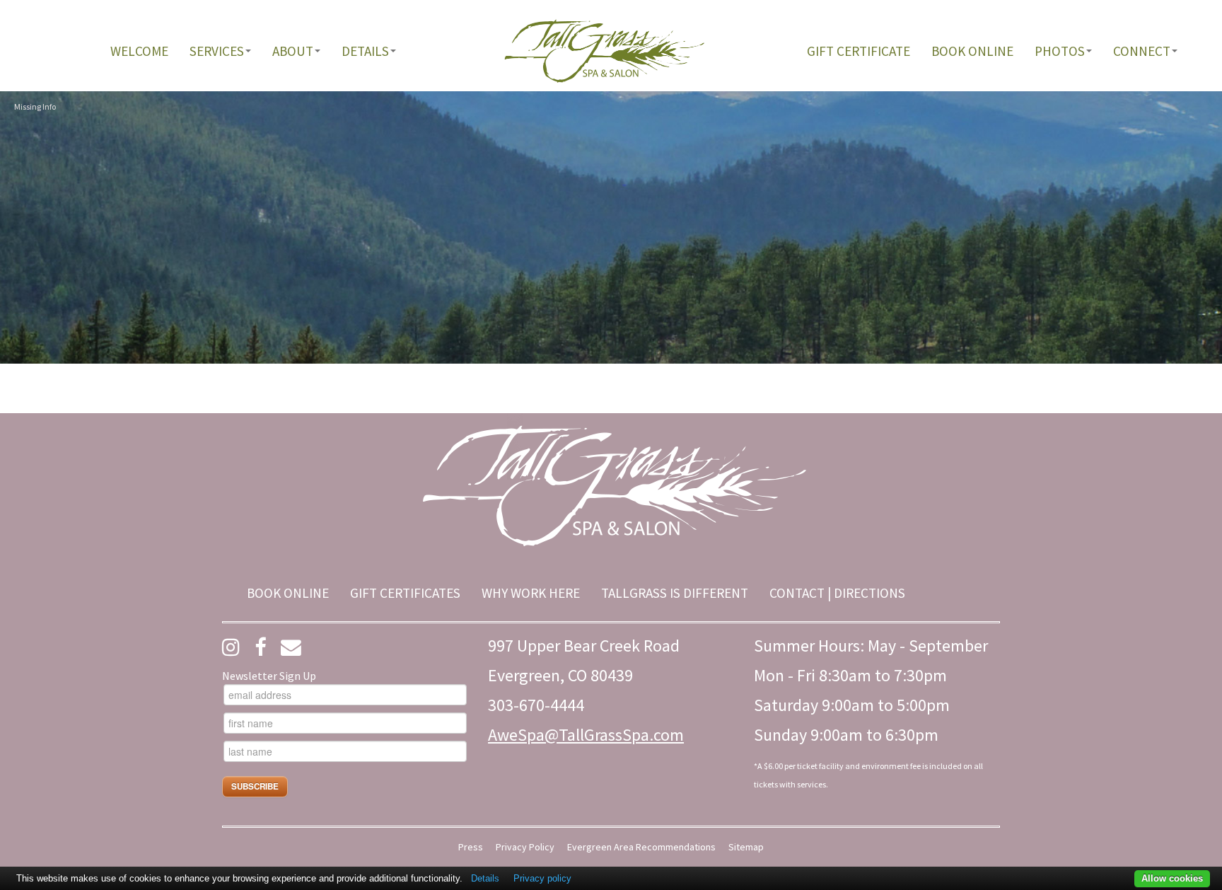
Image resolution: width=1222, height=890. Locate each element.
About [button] (292, 50)
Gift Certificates (405, 592)
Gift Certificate (858, 50)
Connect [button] (1141, 50)
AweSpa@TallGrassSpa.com (586, 735)
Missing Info (35, 106)
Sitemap (746, 847)
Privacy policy (542, 878)
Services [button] (217, 50)
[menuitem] (139, 51)
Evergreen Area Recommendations (641, 847)
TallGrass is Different (674, 592)
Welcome (139, 50)
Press (470, 847)
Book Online (972, 50)
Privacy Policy (525, 847)
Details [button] (365, 50)
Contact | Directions (837, 592)
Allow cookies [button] (1172, 878)
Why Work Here (531, 592)
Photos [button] (1060, 50)
